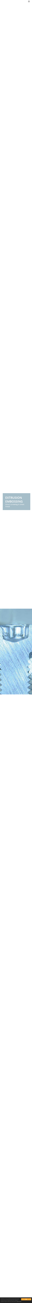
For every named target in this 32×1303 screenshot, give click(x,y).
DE (3, 2)
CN (12, 2)
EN (6, 2)
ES (9, 2)
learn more (19, 1301)
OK (26, 1299)
